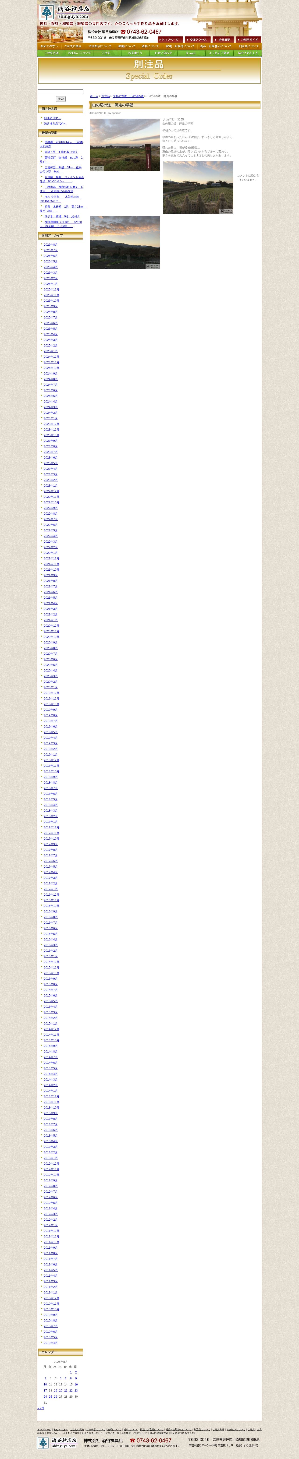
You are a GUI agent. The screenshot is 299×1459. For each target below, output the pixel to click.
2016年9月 (51, 911)
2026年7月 (51, 250)
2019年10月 (51, 704)
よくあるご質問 (71, 1433)
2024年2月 (51, 412)
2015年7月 (51, 990)
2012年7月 (51, 1191)
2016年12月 (51, 894)
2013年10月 (51, 1107)
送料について (131, 1429)
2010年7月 (51, 1326)
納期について (114, 1429)
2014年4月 (51, 1074)
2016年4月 (51, 939)
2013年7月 (51, 1124)
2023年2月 (51, 480)
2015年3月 (51, 1012)
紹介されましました (92, 1433)
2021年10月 (51, 569)
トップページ (44, 1429)
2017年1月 (51, 889)
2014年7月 (51, 1057)
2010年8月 (51, 1320)
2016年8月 (51, 917)
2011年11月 (51, 1236)
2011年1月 (51, 1292)
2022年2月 (51, 547)
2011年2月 (51, 1287)
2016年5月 (51, 934)
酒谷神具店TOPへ (55, 123)
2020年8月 (51, 648)
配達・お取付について (152, 1429)
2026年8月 (51, 244)
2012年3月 (51, 1214)
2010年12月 (51, 1298)
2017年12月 (51, 827)
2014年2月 (51, 1085)
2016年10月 (51, 906)
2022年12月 (51, 491)
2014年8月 (51, 1051)
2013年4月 (51, 1141)
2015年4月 (51, 1006)
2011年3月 (51, 1281)
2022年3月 (51, 541)
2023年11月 (51, 429)
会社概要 (223, 38)
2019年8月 (51, 715)
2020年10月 (51, 637)
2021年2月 (51, 614)
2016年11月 (51, 900)
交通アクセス (198, 38)
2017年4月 (51, 872)
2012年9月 (51, 1180)
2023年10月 (51, 435)
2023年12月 (51, 424)
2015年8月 (51, 984)
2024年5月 (51, 396)
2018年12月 (51, 760)
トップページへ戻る (66, 12)
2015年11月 (51, 967)
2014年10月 (51, 1040)
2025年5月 (51, 328)
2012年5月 (51, 1203)
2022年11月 (51, 496)
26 (55, 1396)
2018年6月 (51, 793)
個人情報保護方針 (159, 1433)
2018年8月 (51, 782)
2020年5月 (51, 665)
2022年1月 (51, 553)
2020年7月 (51, 653)
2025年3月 (51, 340)
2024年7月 (51, 384)
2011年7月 (51, 1259)
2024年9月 (51, 373)
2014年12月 (51, 1029)
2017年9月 (51, 844)
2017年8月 (51, 849)
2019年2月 (51, 749)
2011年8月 (51, 1253)
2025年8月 (51, 312)
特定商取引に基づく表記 (183, 1433)
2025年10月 (51, 300)
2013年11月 (51, 1102)
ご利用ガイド (248, 38)
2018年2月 (51, 816)
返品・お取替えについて (179, 1429)
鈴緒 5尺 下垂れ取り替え (61, 152)
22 (71, 1390)
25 (50, 1396)
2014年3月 (51, 1079)
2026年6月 (51, 256)
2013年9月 (51, 1113)
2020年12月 (51, 625)
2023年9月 (51, 440)
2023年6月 (51, 457)
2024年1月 (51, 418)
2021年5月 (51, 597)
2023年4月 (51, 468)
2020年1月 (51, 687)
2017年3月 (51, 878)
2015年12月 (51, 962)
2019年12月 (51, 693)
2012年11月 (51, 1169)
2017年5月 (51, 866)
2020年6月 (51, 659)
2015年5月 (51, 1001)
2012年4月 (51, 1208)
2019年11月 (51, 698)
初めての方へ (61, 1429)
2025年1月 (51, 351)
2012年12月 (51, 1163)
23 (76, 1390)
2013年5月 (51, 1135)
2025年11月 (51, 295)
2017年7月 (51, 855)
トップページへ (169, 38)
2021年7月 (51, 586)
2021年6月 (51, 592)
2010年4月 (51, 1343)
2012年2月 (51, 1219)
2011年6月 (51, 1264)
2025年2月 (51, 345)
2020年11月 (51, 631)
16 (76, 1384)
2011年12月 (51, 1231)
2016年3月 (51, 945)
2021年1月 (51, 620)
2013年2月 (51, 1152)
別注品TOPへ (52, 118)
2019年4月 (51, 737)
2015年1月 (51, 1023)
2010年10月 (51, 1309)
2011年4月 (51, 1275)
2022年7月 (51, 519)
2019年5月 (51, 732)
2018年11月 (51, 765)
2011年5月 (51, 1270)
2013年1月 (51, 1158)
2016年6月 (51, 928)
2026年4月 (51, 267)
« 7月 (40, 1408)
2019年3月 (51, 743)
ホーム (94, 96)
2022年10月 (51, 502)
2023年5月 (51, 463)
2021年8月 (51, 581)
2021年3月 (51, 609)
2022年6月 (51, 524)
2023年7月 (51, 452)
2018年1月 (51, 821)
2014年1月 (51, 1090)
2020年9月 (51, 642)
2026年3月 (51, 272)
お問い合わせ (54, 1433)
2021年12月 (51, 558)
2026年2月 (51, 278)
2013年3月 (51, 1146)
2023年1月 (51, 485)
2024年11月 (51, 362)
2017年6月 (51, 861)
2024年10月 (51, 368)
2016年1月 (51, 956)
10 (45, 1384)
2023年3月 (51, 474)
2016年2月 (51, 950)
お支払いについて (236, 1429)
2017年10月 (51, 838)
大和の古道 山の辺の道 (128, 96)
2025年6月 (51, 323)
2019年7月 (51, 721)
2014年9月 (51, 1046)
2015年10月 (51, 973)
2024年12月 (51, 356)
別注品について (202, 1429)
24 (45, 1396)
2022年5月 (51, 530)
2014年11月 (51, 1034)
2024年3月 (51, 407)
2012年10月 (51, 1174)
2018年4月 (51, 805)
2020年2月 (51, 681)
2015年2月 (51, 1018)
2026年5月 (51, 261)
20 (60, 1390)
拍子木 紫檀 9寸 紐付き (62, 216)
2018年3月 (51, 810)
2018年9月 (51, 777)
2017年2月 (51, 883)
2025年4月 (51, 334)
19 (55, 1390)
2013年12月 (51, 1096)
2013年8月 (51, 1118)
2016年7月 (51, 922)
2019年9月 (51, 709)
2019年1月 (51, 754)
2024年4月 (51, 401)
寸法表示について (95, 1429)
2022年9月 (51, 508)
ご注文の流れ (77, 1429)
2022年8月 (51, 513)
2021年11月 (51, 564)
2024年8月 (51, 379)
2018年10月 (51, 771)
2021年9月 (51, 575)
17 (45, 1390)
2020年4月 (51, 670)
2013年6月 (51, 1130)
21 (66, 1390)
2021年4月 (51, 603)
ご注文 (251, 1429)
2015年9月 (51, 978)
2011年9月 (51, 1247)
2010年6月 (51, 1331)
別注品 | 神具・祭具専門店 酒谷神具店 (64, 2)
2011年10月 (51, 1242)
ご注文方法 (218, 1429)
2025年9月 (51, 306)
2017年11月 (51, 833)
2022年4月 (51, 536)
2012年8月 (51, 1186)
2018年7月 (51, 788)
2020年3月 (51, 676)
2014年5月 (51, 1068)
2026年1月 (51, 284)
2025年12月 (51, 289)
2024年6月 (51, 390)
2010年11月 (51, 1303)
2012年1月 (51, 1225)
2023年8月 (51, 446)
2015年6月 (51, 995)
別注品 (105, 96)
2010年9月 (51, 1315)
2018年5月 (51, 799)
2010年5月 (51, 1337)
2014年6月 (51, 1062)
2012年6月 (51, 1197)
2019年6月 (51, 726)
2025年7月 (51, 317)
